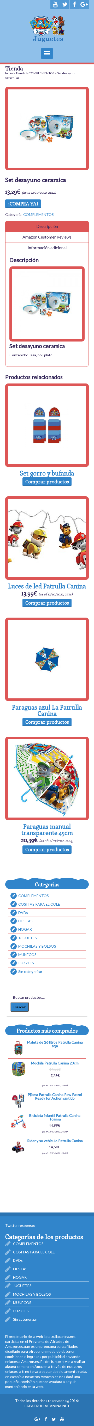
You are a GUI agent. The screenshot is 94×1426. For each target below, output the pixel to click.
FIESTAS (25, 921)
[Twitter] (64, 4)
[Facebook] (74, 4)
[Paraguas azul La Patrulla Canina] (47, 659)
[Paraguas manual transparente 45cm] (47, 778)
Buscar (19, 1006)
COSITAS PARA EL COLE (39, 904)
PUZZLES (26, 963)
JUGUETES (27, 938)
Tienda (21, 73)
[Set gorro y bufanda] (47, 425)
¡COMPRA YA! (23, 203)
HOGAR (25, 929)
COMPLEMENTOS (41, 73)
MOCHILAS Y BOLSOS (37, 946)
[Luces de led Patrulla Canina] (47, 538)
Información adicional (47, 247)
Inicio (9, 73)
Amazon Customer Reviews (47, 236)
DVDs (23, 912)
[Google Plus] (84, 4)
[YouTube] (55, 4)
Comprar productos (47, 481)
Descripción (47, 226)
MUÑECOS (27, 954)
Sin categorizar (30, 971)
